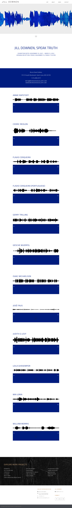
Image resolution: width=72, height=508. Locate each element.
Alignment (6, 474)
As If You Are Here (8, 470)
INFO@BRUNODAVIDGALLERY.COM (36, 81)
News (59, 2)
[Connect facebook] (56, 499)
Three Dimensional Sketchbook (12, 477)
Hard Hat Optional (30, 474)
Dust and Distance (30, 468)
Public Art (50, 475)
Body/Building (51, 472)
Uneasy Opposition (52, 470)
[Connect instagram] (63, 499)
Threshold (7, 472)
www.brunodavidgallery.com (44, 497)
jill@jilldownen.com (59, 491)
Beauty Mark (7, 475)
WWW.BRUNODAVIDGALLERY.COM (36, 83)
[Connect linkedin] (59, 499)
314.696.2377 (41, 496)
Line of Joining (29, 475)
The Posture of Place (53, 468)
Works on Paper (52, 474)
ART (47, 2)
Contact (66, 2)
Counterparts (29, 470)
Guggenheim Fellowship (32, 472)
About (53, 2)
